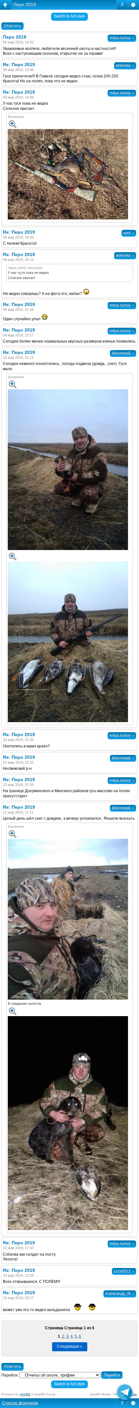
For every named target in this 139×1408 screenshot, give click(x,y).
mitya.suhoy (122, 38)
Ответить (12, 26)
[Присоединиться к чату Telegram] (125, 1391)
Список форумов (20, 1402)
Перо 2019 (24, 4)
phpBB (25, 1394)
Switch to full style (69, 16)
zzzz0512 (124, 1271)
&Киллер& (123, 353)
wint (128, 233)
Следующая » (69, 1346)
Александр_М (119, 1293)
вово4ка (125, 65)
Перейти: (9, 1375)
